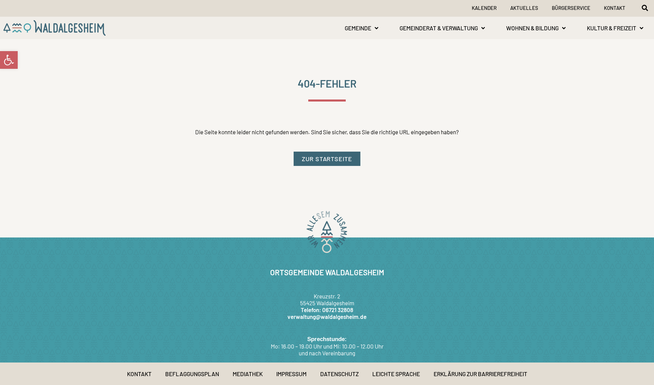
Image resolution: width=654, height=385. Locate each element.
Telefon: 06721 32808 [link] (327, 309)
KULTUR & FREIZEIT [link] (611, 28)
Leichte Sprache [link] (396, 373)
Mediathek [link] (248, 373)
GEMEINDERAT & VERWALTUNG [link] (439, 28)
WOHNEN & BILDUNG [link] (532, 28)
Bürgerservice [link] (571, 8)
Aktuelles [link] (524, 8)
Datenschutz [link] (339, 373)
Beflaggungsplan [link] (192, 373)
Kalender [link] (484, 8)
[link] (9, 60)
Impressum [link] (291, 373)
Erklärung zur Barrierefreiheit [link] (480, 373)
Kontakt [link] (614, 8)
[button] (645, 8)
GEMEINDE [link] (358, 28)
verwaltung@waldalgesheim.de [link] (327, 316)
